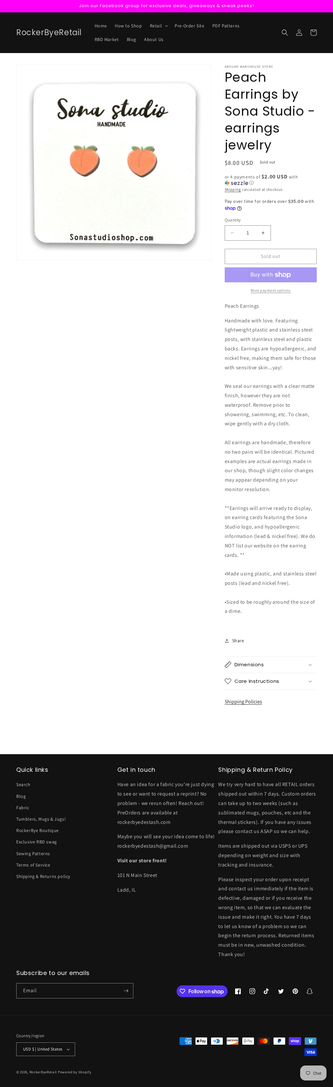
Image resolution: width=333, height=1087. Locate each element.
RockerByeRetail (43, 1072)
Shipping (233, 189)
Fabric (22, 808)
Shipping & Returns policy (43, 876)
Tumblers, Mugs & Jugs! (41, 819)
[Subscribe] (126, 990)
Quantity (233, 220)
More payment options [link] (271, 290)
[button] (158, 26)
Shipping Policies (243, 701)
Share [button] (238, 640)
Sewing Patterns (33, 853)
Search (23, 784)
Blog (21, 796)
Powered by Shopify (74, 1072)
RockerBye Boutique (37, 830)
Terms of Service (33, 865)
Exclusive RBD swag (36, 842)
